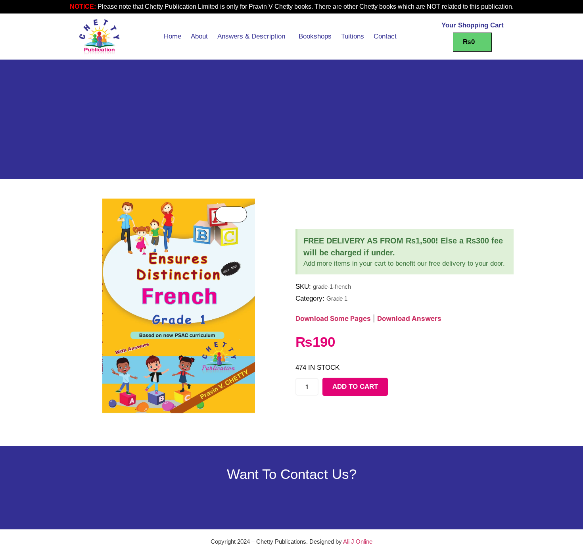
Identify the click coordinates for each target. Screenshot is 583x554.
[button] (253, 36)
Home (172, 36)
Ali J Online (357, 541)
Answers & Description (251, 36)
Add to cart (355, 386)
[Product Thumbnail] (231, 214)
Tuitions (352, 36)
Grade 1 (336, 298)
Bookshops (315, 36)
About (199, 36)
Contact (385, 36)
